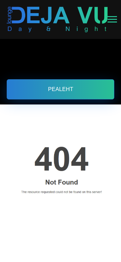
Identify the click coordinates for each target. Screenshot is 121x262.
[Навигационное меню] (112, 19)
